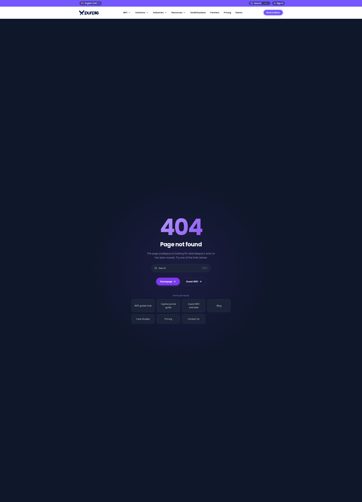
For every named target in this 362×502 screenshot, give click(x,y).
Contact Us (194, 318)
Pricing (168, 318)
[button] (127, 13)
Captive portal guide (168, 305)
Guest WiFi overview (193, 305)
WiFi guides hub (143, 305)
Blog (219, 305)
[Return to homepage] (90, 12)
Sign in (280, 3)
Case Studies (143, 318)
